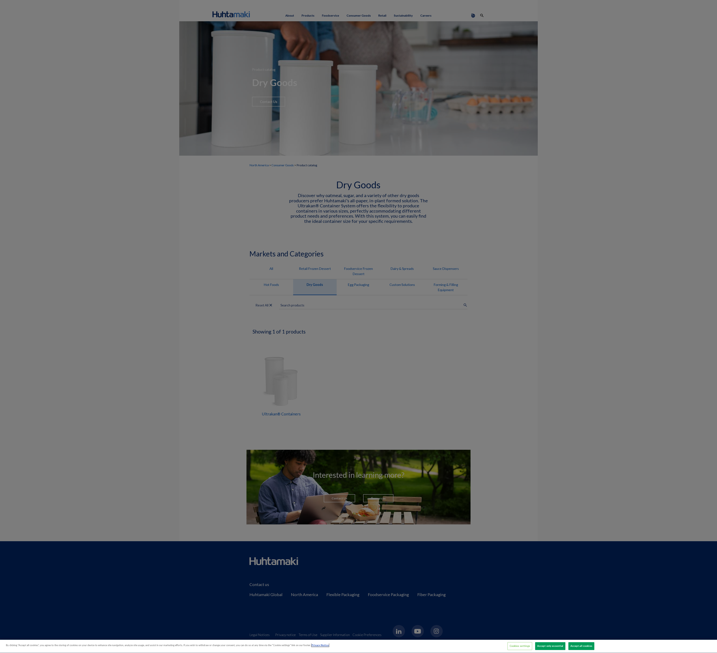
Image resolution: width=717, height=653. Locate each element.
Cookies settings (520, 645)
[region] (358, 646)
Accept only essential (550, 645)
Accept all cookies (581, 645)
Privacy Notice (320, 645)
